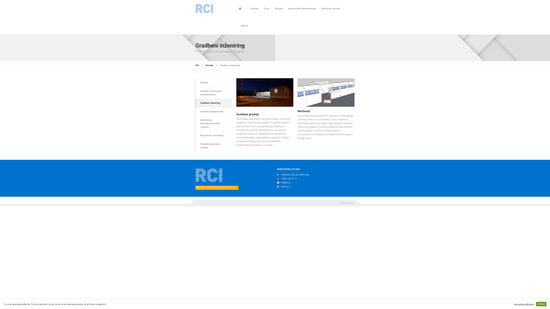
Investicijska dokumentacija (302, 8)
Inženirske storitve (330, 8)
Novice (244, 25)
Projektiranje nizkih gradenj (210, 146)
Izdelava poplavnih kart (211, 111)
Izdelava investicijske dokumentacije (211, 93)
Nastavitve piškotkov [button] (524, 304)
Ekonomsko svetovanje (211, 135)
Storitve (254, 8)
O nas (267, 8)
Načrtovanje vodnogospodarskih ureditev (210, 123)
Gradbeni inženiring (210, 103)
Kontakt (279, 8)
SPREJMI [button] (541, 304)
